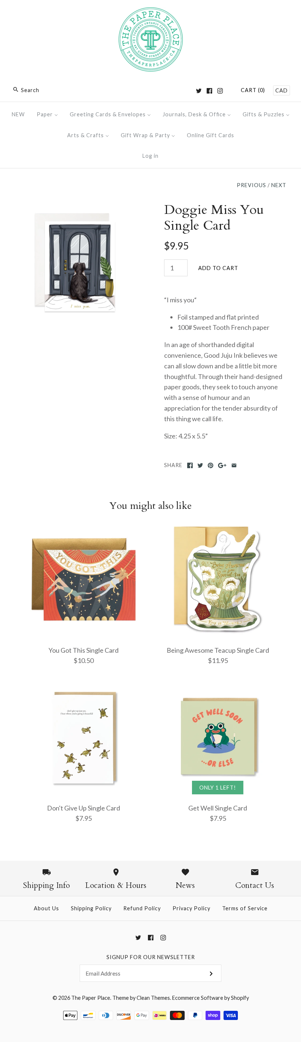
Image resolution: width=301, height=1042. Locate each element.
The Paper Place (90, 998)
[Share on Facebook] (190, 465)
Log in (150, 156)
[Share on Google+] (222, 465)
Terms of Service (245, 908)
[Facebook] (209, 91)
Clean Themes (153, 998)
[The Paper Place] (151, 12)
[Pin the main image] (210, 465)
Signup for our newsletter (150, 957)
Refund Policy (142, 908)
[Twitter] (199, 91)
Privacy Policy (191, 908)
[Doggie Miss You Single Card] (76, 207)
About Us (46, 908)
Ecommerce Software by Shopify (210, 998)
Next (278, 185)
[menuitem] (18, 114)
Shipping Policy (91, 908)
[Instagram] (220, 91)
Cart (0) (253, 90)
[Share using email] (234, 465)
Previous (251, 185)
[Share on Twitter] (200, 465)
